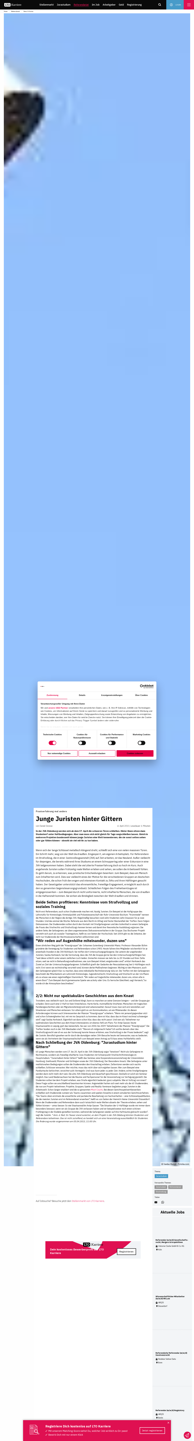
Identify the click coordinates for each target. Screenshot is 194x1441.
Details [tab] (82, 695)
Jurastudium (63, 4)
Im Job (96, 4)
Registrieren (126, 1251)
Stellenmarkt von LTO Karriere (88, 1201)
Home (5, 11)
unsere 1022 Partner (58, 708)
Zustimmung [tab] (52, 695)
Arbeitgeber (109, 4)
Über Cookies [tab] (141, 695)
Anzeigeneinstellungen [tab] (111, 695)
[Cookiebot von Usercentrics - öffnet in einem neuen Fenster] (141, 686)
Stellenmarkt (46, 4)
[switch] (82, 743)
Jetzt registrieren (152, 1430)
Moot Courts (97, 1089)
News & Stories (28, 11)
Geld (121, 4)
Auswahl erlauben (97, 753)
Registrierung (134, 4)
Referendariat (81, 4)
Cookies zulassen (135, 753)
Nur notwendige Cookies (59, 753)
